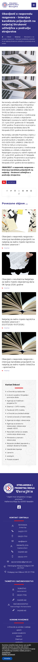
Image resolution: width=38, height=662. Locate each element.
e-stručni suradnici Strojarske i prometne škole (18, 396)
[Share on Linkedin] (15, 190)
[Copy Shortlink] (19, 193)
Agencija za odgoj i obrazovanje (18, 420)
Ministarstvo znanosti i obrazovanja (15, 439)
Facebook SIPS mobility (16, 410)
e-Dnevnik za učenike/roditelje (18, 413)
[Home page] (2, 37)
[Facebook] (19, 507)
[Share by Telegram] (23, 190)
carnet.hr (10, 453)
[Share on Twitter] (11, 190)
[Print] (31, 190)
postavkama (6, 653)
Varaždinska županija (14, 449)
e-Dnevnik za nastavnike (16, 392)
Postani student (13, 459)
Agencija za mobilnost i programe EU (15, 402)
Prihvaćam (7, 658)
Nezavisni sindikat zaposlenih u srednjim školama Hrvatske (18, 444)
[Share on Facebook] (6, 190)
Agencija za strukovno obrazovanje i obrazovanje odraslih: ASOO (16, 426)
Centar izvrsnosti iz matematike (18, 417)
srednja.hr (10, 456)
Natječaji (11, 182)
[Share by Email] (27, 190)
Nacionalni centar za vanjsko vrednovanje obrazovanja (17, 433)
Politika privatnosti (8, 655)
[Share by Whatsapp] (19, 190)
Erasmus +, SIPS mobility (16, 407)
